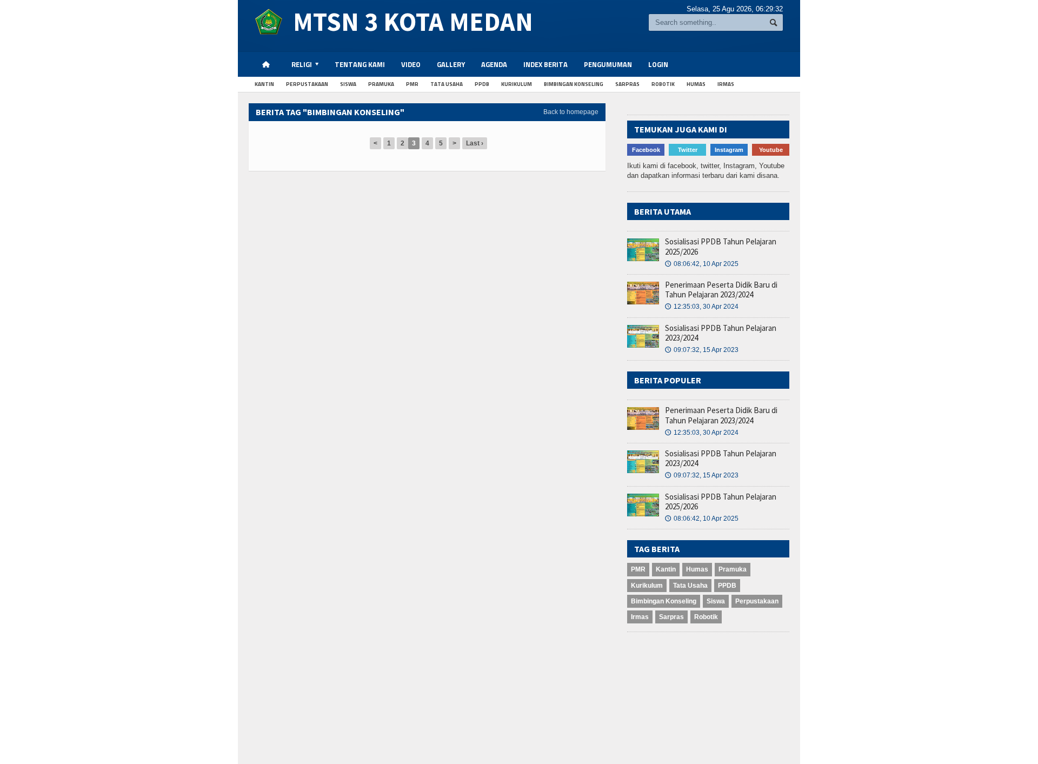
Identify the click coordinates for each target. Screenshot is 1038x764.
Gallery (451, 64)
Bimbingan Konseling (573, 84)
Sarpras (627, 84)
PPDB (482, 84)
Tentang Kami (360, 64)
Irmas (725, 84)
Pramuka (381, 84)
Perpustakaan (307, 84)
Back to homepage (570, 112)
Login (658, 64)
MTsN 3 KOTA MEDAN (407, 21)
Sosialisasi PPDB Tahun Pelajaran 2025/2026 (720, 246)
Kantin (264, 84)
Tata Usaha (446, 84)
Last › (474, 143)
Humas (696, 84)
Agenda (494, 64)
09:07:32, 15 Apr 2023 (701, 350)
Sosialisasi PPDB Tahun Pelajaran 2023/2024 (720, 333)
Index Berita (545, 64)
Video (411, 64)
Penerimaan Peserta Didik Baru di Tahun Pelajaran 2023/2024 (721, 290)
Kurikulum (516, 84)
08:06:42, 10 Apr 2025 (701, 264)
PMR (412, 84)
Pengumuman (608, 64)
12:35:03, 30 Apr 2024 (701, 306)
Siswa (348, 84)
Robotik (663, 84)
